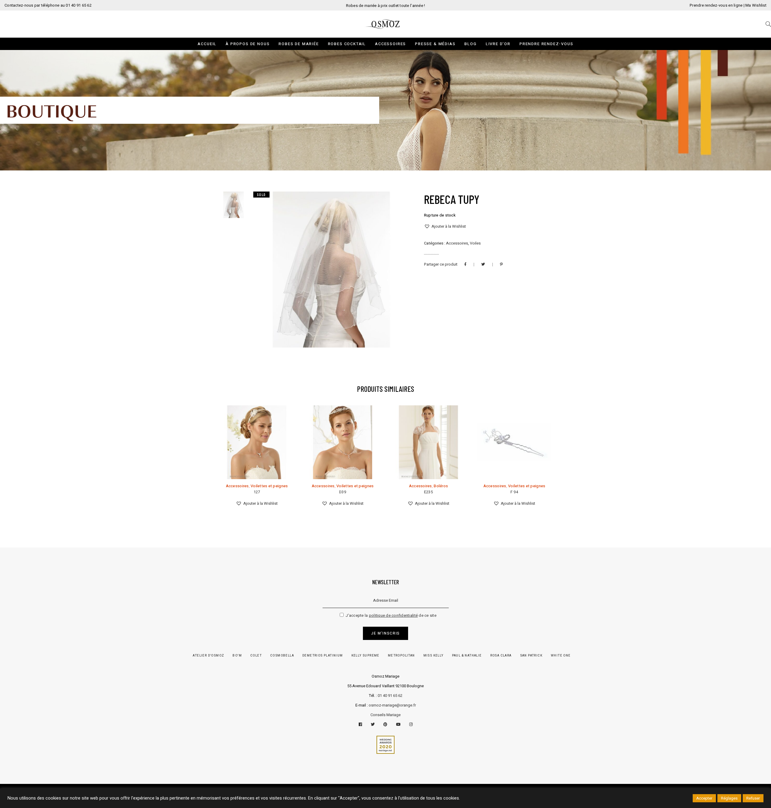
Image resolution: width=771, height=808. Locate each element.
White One (561, 656)
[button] (445, 226)
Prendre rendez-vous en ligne (716, 5)
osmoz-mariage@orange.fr (392, 705)
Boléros (441, 486)
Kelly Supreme (365, 656)
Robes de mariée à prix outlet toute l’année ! (385, 5)
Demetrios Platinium (322, 656)
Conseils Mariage (385, 715)
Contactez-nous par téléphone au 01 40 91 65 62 (48, 5)
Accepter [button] (704, 798)
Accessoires (457, 243)
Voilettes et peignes (269, 486)
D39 (342, 492)
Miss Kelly (433, 656)
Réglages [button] (729, 798)
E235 (428, 492)
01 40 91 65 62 (390, 695)
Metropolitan (401, 656)
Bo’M (237, 656)
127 (257, 492)
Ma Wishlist (755, 5)
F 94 (514, 492)
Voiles (475, 243)
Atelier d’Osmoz (208, 656)
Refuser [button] (753, 798)
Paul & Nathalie (467, 656)
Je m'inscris (385, 633)
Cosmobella (282, 656)
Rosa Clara (501, 656)
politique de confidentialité (393, 615)
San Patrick (531, 656)
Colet (256, 656)
